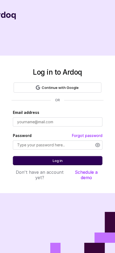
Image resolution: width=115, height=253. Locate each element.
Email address (26, 112)
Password (22, 135)
